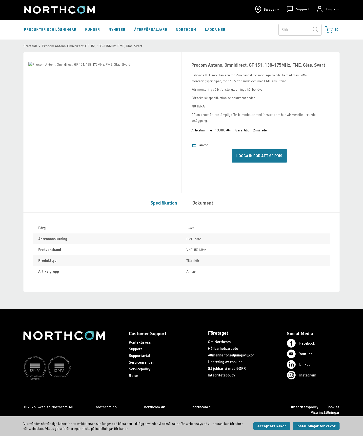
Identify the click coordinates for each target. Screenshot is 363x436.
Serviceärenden (141, 362)
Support (302, 9)
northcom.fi (201, 407)
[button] (267, 9)
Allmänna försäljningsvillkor (231, 355)
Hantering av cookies (225, 361)
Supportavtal (139, 355)
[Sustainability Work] (64, 389)
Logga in (333, 9)
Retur (133, 375)
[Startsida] (59, 10)
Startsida (30, 46)
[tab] (162, 203)
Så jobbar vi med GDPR (227, 368)
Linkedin (306, 364)
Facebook (307, 343)
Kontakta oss (140, 342)
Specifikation (163, 203)
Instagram (307, 375)
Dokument (202, 203)
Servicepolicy (139, 369)
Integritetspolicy (221, 375)
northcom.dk (154, 407)
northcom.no (106, 407)
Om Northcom (219, 341)
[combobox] (300, 30)
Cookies (333, 407)
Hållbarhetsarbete (223, 348)
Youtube (305, 354)
